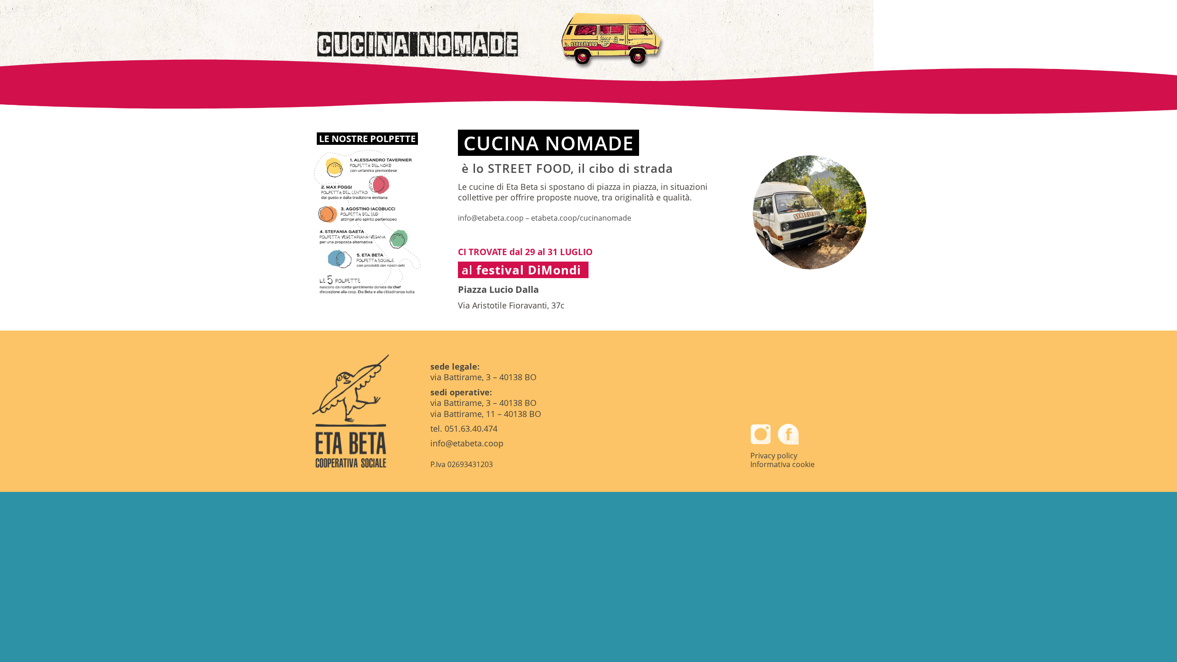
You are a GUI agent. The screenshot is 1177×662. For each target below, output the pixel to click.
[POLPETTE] (367, 220)
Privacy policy (773, 456)
